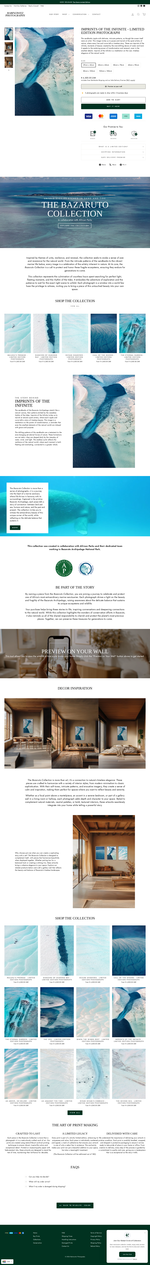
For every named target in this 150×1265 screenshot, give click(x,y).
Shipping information (113, 152)
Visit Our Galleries (20, 6)
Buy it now (113, 106)
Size (83, 61)
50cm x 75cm (118, 65)
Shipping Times (67, 1236)
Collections (36, 1239)
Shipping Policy (96, 1243)
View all (75, 306)
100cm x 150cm (105, 71)
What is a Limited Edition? (113, 147)
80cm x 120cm (89, 71)
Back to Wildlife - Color (76, 1205)
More (15, 528)
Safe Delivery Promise (113, 157)
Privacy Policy (95, 1239)
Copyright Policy (96, 1236)
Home (35, 1233)
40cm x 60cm (103, 65)
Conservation (80, 14)
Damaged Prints (67, 1243)
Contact (96, 14)
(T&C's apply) (130, 80)
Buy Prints (36, 1236)
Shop (65, 14)
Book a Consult (34, 6)
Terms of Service (96, 1233)
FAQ (42, 6)
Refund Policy (95, 1246)
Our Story (54, 14)
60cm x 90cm (133, 65)
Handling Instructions (69, 1239)
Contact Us (8, 6)
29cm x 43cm (88, 65)
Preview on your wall (115, 86)
